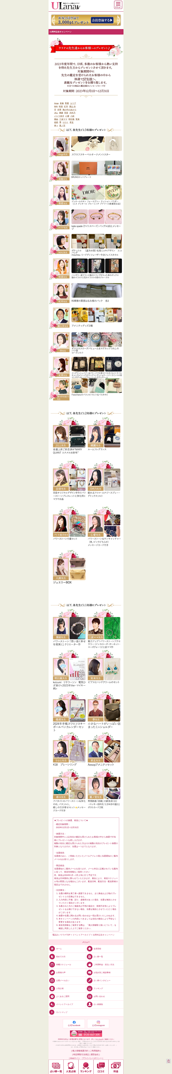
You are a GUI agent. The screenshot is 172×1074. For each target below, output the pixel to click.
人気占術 (60, 988)
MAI (56, 106)
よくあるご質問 (62, 996)
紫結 (56, 119)
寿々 (56, 125)
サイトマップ (61, 1012)
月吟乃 (72, 113)
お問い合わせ (99, 996)
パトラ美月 (59, 116)
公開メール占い (62, 980)
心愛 (67, 116)
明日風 (71, 119)
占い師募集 (98, 1004)
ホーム (59, 949)
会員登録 (97, 949)
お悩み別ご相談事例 (102, 973)
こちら (99, 1039)
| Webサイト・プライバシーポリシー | (86, 1058)
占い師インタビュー (102, 980)
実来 (78, 119)
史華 (59, 110)
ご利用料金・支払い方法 (104, 965)
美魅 (62, 103)
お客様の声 (61, 973)
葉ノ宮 (62, 125)
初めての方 (61, 956)
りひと (65, 122)
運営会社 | (95, 1054)
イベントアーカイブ (64, 1004)
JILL (56, 113)
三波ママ (63, 119)
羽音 (66, 113)
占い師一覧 (98, 956)
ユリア (73, 103)
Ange (56, 103)
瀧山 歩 (72, 106)
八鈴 (72, 116)
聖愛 (67, 103)
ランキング (98, 988)
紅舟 (66, 106)
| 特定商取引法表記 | (81, 1054)
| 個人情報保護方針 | (80, 1051)
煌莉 (56, 122)
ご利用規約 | (95, 1051)
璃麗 (61, 113)
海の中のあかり (69, 110)
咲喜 (61, 106)
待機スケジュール (63, 965)
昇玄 (72, 122)
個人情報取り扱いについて (100, 925)
